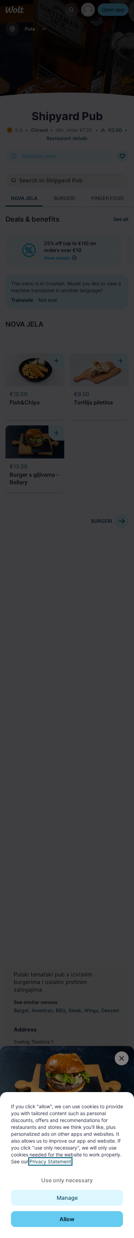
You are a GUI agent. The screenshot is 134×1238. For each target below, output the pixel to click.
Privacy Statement (50, 1161)
